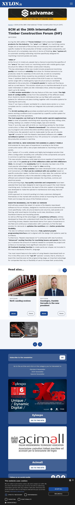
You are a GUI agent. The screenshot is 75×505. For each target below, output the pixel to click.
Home (10, 25)
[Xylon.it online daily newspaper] (11, 3)
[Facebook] (63, 477)
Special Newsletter (38, 374)
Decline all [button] (58, 494)
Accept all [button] (58, 489)
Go (62, 357)
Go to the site (37, 420)
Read (13, 313)
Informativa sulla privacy (17, 491)
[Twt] (22, 330)
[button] (71, 4)
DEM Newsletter (38, 372)
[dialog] (37, 491)
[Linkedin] (58, 477)
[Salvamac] (37, 14)
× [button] (73, 480)
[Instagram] (53, 477)
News (31, 313)
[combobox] (70, 480)
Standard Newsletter (37, 369)
